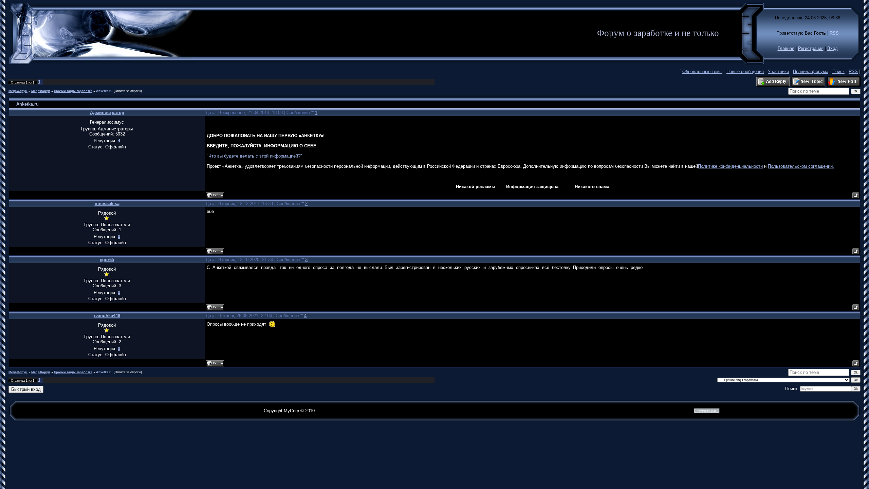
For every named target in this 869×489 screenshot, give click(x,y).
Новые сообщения (745, 71)
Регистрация (811, 48)
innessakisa (107, 203)
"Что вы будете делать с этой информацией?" (254, 156)
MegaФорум (17, 91)
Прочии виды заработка (73, 91)
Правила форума (810, 71)
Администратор (107, 112)
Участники (778, 71)
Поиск (838, 71)
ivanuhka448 (107, 315)
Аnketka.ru (104, 91)
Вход (832, 48)
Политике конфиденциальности (730, 166)
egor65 (107, 259)
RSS (834, 33)
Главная (786, 48)
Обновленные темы (702, 71)
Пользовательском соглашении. (801, 166)
